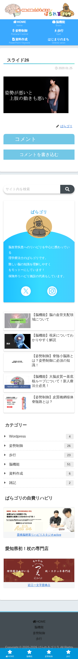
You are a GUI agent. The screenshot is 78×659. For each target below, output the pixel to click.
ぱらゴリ (39, 212)
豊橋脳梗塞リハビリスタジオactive (39, 534)
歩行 (39, 638)
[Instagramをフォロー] (52, 291)
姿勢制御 (39, 633)
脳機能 (39, 627)
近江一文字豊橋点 (39, 585)
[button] (67, 189)
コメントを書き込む (39, 154)
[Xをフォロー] (26, 291)
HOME (41, 621)
